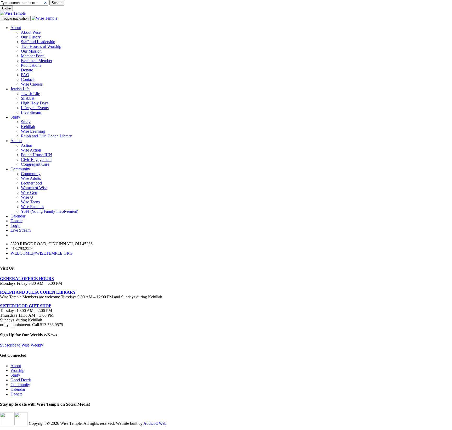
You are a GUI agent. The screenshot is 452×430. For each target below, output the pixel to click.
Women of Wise (34, 188)
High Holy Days (34, 103)
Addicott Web (154, 423)
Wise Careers (32, 84)
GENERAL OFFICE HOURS (27, 278)
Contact (27, 79)
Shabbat (27, 98)
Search (57, 3)
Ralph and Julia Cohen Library (46, 136)
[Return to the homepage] (13, 13)
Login (15, 225)
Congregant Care (35, 164)
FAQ (25, 74)
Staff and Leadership (38, 42)
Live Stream (31, 112)
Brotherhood (31, 183)
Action (16, 140)
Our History (31, 37)
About (15, 27)
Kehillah (28, 126)
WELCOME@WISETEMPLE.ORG (41, 253)
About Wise (31, 32)
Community (20, 169)
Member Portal (33, 56)
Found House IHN (36, 155)
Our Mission (31, 51)
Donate (27, 70)
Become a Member (36, 60)
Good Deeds (20, 380)
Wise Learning (33, 131)
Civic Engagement (36, 159)
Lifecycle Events (35, 107)
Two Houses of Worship (41, 46)
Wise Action (31, 150)
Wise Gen (29, 192)
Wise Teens (30, 202)
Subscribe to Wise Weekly (21, 345)
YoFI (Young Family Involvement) (49, 211)
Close (6, 8)
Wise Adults (31, 178)
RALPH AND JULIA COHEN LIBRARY (38, 292)
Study (15, 117)
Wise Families (32, 206)
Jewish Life (20, 89)
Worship (17, 370)
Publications (31, 65)
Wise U (27, 197)
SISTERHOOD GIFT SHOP (25, 306)
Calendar (17, 216)
